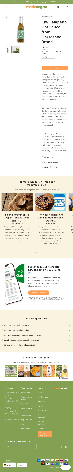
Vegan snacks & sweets (26, 410)
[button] (6, 7)
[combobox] (8, 465)
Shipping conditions (41, 423)
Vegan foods (25, 392)
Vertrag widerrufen (43, 434)
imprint (40, 406)
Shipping (52, 51)
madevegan (54, 467)
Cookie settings (43, 397)
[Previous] (8, 371)
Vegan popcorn (26, 420)
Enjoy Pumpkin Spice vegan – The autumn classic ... (17, 217)
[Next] (65, 371)
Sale (22, 424)
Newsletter (42, 401)
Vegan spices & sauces (26, 398)
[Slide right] (41, 252)
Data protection (43, 410)
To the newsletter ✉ (38, 293)
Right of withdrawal (42, 416)
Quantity (44, 57)
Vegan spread (26, 415)
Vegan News (25, 428)
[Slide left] (32, 252)
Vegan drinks (25, 404)
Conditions (41, 428)
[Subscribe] (34, 446)
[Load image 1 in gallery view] (7, 49)
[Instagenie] (63, 379)
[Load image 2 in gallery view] (16, 49)
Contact (40, 392)
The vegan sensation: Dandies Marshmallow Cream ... (50, 217)
